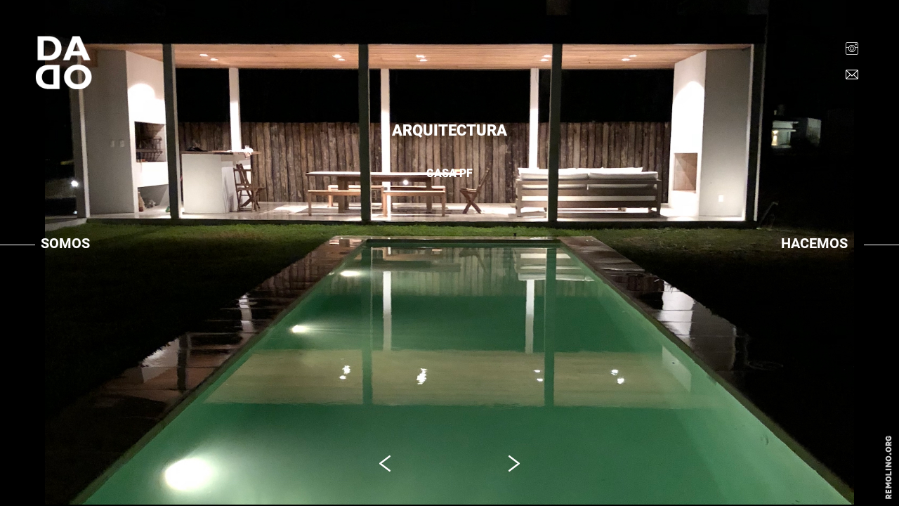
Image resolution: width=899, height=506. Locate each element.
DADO (53, 271)
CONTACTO (65, 308)
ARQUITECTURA (817, 271)
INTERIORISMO (814, 290)
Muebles (802, 308)
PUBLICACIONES (77, 290)
